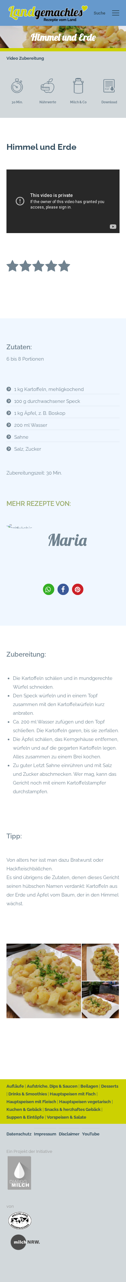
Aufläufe (15, 1086)
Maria (67, 540)
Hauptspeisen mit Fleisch (31, 1101)
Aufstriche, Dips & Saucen (52, 1086)
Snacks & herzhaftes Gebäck (72, 1109)
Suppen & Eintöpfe (25, 1117)
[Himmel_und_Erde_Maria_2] (101, 962)
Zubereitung (31, 58)
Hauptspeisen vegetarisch (85, 1101)
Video (12, 58)
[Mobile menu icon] (116, 13)
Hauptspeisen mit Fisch (73, 1094)
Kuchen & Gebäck (24, 1109)
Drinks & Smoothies (27, 1094)
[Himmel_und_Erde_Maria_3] (44, 981)
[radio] (12, 267)
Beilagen (89, 1086)
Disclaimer (69, 1134)
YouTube (91, 1134)
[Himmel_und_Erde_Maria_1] (101, 1000)
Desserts (109, 1086)
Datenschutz (18, 1134)
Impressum (45, 1134)
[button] (48, 589)
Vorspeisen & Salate (66, 1117)
